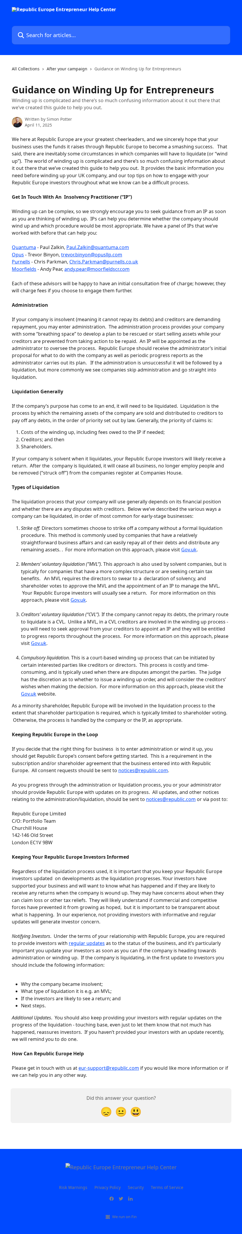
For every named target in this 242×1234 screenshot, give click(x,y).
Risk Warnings (73, 1187)
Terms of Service (167, 1187)
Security (136, 1187)
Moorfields (24, 269)
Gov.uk (189, 549)
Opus (18, 254)
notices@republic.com (143, 770)
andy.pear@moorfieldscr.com (97, 269)
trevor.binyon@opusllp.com (91, 254)
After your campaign (67, 69)
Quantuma (24, 247)
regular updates (87, 943)
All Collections (26, 69)
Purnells (21, 261)
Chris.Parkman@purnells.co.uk (103, 261)
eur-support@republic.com (109, 1068)
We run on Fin (124, 1216)
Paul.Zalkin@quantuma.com (97, 247)
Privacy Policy (107, 1187)
